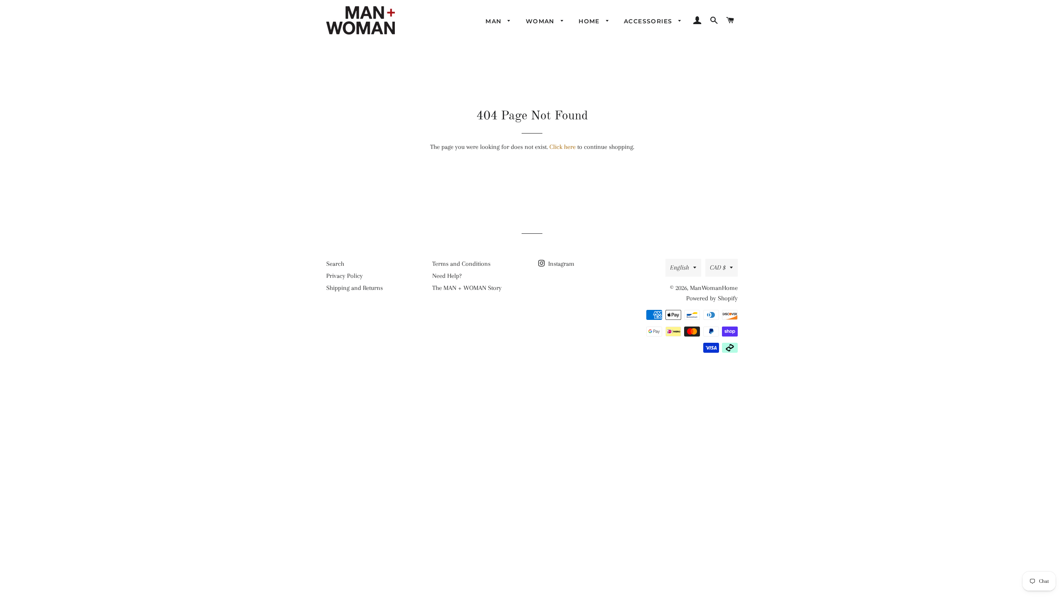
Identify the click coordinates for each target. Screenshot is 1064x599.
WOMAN (541, 21)
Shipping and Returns (354, 288)
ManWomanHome (714, 288)
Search (335, 263)
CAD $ (718, 267)
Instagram (560, 263)
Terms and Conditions (461, 263)
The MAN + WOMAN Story (467, 288)
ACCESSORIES (649, 21)
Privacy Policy (344, 276)
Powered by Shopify (712, 298)
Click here (562, 147)
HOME (590, 21)
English (679, 267)
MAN (494, 21)
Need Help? (447, 276)
